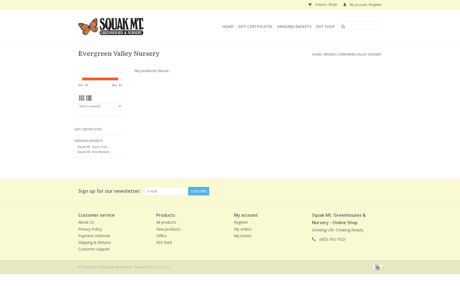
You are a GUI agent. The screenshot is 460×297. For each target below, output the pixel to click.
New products (168, 229)
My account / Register (365, 4)
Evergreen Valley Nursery (360, 54)
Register (241, 222)
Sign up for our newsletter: (109, 191)
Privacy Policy (90, 229)
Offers (161, 235)
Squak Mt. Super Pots (92, 147)
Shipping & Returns (94, 242)
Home (227, 26)
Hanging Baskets (294, 26)
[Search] (343, 26)
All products (166, 222)
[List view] (89, 98)
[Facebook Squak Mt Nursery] (358, 191)
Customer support (94, 249)
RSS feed (164, 242)
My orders (243, 229)
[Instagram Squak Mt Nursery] (377, 191)
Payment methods (94, 235)
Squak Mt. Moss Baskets (93, 152)
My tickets (243, 235)
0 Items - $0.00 (326, 4)
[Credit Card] (376, 267)
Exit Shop (325, 26)
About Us (86, 222)
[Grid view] (82, 98)
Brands (330, 54)
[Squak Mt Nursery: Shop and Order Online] (122, 26)
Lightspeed (162, 267)
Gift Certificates (255, 26)
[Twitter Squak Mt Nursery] (368, 191)
